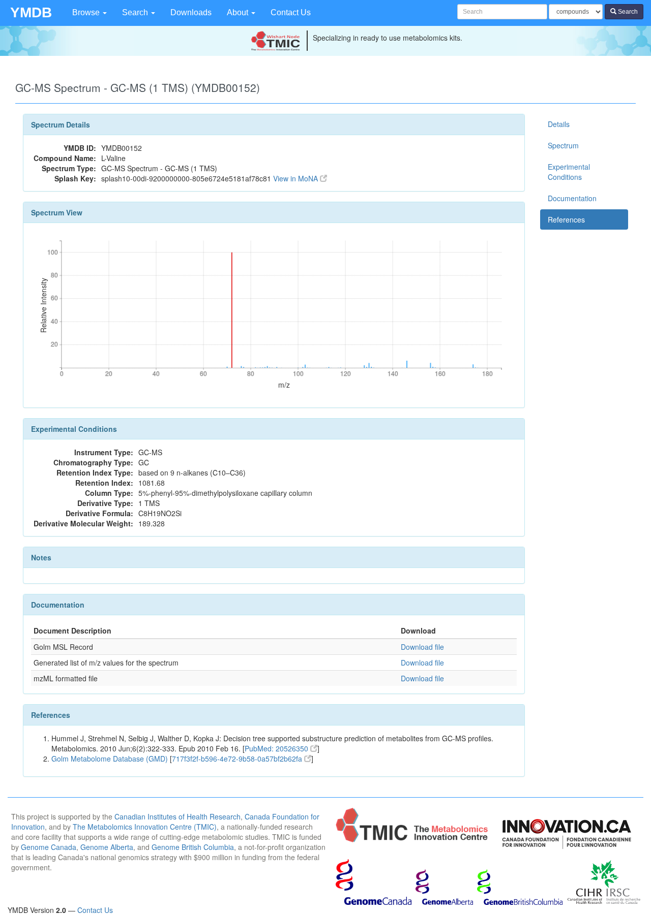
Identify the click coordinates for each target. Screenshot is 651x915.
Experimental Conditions (569, 172)
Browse (87, 12)
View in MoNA (296, 178)
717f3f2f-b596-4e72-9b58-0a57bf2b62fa (238, 758)
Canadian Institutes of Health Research (177, 816)
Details (559, 124)
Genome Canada (48, 847)
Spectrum (563, 145)
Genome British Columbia (193, 847)
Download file (422, 647)
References (566, 219)
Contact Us (291, 12)
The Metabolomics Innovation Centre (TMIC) (145, 827)
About (238, 12)
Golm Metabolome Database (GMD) (109, 758)
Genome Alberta (106, 847)
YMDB (31, 12)
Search (136, 12)
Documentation (572, 198)
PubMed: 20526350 (277, 748)
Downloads (191, 12)
